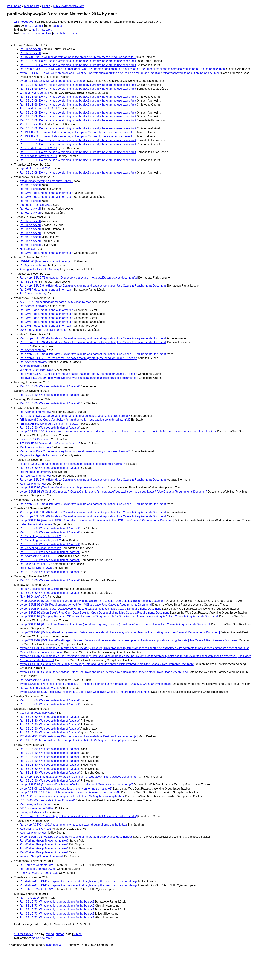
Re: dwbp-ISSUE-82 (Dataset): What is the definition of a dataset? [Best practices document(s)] (79, 776)
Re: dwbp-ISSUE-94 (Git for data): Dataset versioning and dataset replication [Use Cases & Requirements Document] (93, 285)
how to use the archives (36, 33)
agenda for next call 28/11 (36, 168)
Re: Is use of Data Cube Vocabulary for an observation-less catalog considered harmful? (75, 415)
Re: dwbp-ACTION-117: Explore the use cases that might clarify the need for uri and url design (78, 358)
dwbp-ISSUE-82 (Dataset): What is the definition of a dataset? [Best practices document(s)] (76, 784)
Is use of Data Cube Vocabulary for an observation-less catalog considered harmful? (72, 463)
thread (29, 25)
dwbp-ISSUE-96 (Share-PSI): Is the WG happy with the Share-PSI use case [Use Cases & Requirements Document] (92, 600)
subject (57, 25)
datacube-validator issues (36, 524)
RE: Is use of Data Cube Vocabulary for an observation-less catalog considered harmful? (75, 419)
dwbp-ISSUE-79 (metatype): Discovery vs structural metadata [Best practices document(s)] (76, 836)
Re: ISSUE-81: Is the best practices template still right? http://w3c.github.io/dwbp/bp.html (75, 740)
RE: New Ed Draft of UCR (36, 567)
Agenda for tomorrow (33, 483)
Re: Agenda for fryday (33, 305)
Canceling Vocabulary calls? (38, 712)
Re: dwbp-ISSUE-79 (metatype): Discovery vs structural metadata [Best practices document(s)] (79, 277)
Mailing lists (31, 6)
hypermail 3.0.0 (55, 944)
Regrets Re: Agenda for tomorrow (41, 455)
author (39, 25)
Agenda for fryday (31, 365)
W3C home (14, 6)
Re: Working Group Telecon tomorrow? (44, 840)
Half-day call (28, 248)
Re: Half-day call (30, 49)
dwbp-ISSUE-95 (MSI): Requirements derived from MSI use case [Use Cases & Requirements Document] (86, 604)
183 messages (23, 21)
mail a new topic (41, 29)
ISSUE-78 (26, 346)
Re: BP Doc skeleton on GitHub (39, 588)
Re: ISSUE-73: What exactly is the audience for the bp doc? (57, 901)
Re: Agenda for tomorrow (35, 411)
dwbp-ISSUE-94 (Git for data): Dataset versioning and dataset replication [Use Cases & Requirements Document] (90, 608)
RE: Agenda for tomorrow (35, 471)
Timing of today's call (33, 812)
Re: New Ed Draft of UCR (36, 563)
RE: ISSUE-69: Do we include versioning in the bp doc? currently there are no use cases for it (78, 57)
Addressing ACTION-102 (35, 828)
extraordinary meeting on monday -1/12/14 (46, 181)
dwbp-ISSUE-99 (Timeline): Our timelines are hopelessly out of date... (63, 487)
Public (46, 6)
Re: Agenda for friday (33, 265)
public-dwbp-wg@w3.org (68, 6)
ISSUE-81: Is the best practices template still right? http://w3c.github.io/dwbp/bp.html (72, 796)
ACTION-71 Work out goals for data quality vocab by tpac (55, 301)
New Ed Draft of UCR (33, 596)
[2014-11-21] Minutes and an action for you (46, 261)
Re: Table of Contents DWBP (38, 868)
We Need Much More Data (36, 369)
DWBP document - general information (44, 329)
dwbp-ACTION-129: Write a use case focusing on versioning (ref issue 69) (66, 788)
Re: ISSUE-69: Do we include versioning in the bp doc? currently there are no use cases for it (78, 60)
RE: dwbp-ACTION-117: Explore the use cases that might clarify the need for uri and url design (79, 881)
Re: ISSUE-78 (29, 281)
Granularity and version (34, 92)
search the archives (65, 33)
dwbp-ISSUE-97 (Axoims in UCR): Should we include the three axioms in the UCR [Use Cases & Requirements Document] (97, 520)
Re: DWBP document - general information (46, 192)
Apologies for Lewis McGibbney (40, 269)
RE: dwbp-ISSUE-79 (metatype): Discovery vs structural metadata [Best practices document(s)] (79, 377)
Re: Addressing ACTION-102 (38, 555)
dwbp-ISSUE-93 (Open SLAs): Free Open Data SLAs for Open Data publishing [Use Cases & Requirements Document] (94, 612)
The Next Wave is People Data (39, 872)
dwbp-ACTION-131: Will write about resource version (53, 80)
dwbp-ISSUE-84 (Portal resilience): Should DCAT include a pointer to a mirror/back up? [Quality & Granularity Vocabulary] (96, 683)
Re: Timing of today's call (35, 804)
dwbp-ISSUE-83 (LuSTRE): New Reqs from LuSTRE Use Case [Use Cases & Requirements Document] (85, 691)
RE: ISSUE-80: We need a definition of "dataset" (50, 423)
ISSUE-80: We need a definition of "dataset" (47, 800)
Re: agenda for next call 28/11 (38, 108)
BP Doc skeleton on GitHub (37, 808)
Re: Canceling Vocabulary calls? (40, 536)
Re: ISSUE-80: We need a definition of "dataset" (50, 386)
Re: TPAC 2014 (30, 897)
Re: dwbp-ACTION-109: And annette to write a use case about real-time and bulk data (73, 824)
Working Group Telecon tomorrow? (41, 856)
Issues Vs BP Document (35, 439)
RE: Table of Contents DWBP (38, 864)
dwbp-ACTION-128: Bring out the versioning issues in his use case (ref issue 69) (70, 792)
